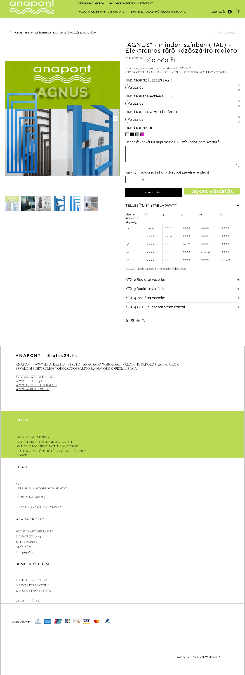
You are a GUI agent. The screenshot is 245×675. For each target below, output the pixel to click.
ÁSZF (19, 484)
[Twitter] (143, 320)
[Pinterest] (138, 320)
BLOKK (22, 455)
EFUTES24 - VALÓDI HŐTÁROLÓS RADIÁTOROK (52, 451)
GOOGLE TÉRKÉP (28, 601)
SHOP (23, 420)
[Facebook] (133, 320)
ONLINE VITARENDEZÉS (30, 497)
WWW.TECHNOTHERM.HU (36, 385)
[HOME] (6, 32)
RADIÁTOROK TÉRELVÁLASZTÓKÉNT (44, 442)
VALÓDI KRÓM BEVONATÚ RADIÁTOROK (47, 446)
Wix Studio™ (212, 657)
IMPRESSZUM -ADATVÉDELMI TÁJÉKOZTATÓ (42, 488)
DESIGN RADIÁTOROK (33, 437)
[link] (238, 11)
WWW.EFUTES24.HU (50, 364)
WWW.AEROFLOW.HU (33, 389)
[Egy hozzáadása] (143, 179)
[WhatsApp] (127, 320)
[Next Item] (115, 118)
